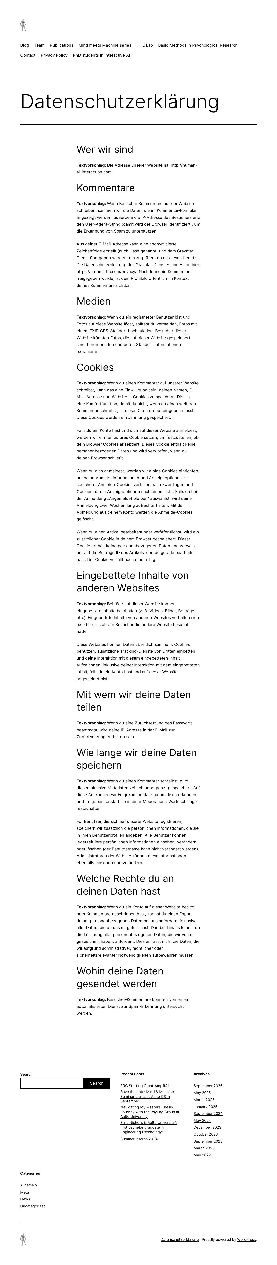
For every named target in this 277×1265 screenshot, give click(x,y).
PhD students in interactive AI (101, 55)
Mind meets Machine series (104, 45)
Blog (24, 45)
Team (39, 45)
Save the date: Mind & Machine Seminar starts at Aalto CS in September (147, 1096)
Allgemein (28, 1185)
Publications (61, 45)
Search (26, 1074)
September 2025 (208, 1086)
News (25, 1199)
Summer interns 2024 (139, 1139)
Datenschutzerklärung (180, 1239)
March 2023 (204, 1148)
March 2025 (204, 1100)
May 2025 (202, 1093)
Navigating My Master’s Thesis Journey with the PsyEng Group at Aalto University (149, 1112)
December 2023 (207, 1127)
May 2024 (202, 1120)
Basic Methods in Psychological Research (198, 45)
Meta (24, 1192)
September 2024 (208, 1113)
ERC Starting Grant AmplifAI (144, 1086)
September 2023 (208, 1141)
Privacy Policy (54, 55)
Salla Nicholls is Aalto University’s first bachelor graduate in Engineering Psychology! (148, 1127)
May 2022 (202, 1155)
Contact (27, 55)
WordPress (246, 1239)
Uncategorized (33, 1206)
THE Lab (145, 45)
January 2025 (205, 1107)
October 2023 (206, 1134)
